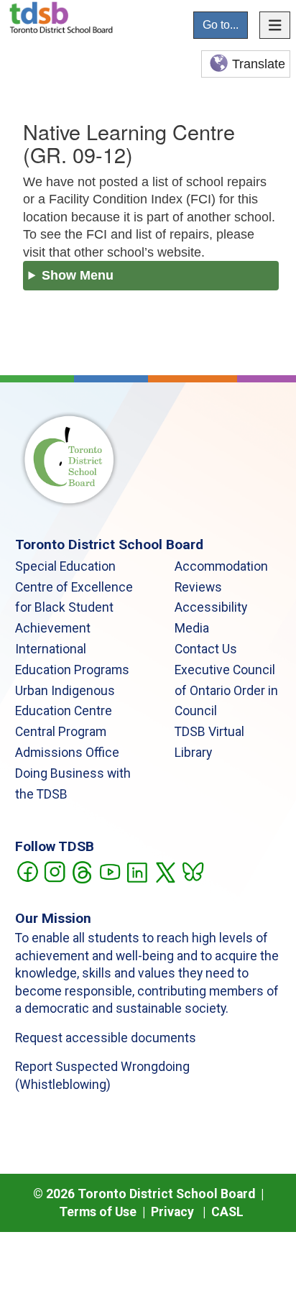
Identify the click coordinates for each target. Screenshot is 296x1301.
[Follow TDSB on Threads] (81, 870)
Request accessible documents (105, 1038)
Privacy (172, 1212)
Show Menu (78, 275)
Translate (258, 64)
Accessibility (211, 607)
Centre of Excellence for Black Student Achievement (74, 608)
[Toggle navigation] (275, 25)
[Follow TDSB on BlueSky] (192, 870)
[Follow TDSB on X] (165, 870)
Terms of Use (98, 1212)
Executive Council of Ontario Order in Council (226, 691)
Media (192, 628)
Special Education (65, 566)
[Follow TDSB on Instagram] (54, 870)
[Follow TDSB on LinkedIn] (137, 870)
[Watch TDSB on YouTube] (109, 870)
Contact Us (206, 649)
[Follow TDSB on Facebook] (27, 870)
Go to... (221, 25)
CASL (227, 1212)
